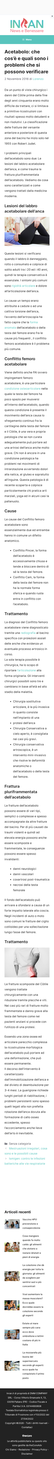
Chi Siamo (11, 1449)
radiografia (28, 633)
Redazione (24, 1449)
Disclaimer (27, 1453)
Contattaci (27, 1427)
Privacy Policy (39, 1449)
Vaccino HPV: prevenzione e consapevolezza (31, 1223)
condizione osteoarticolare (22, 388)
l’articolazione (26, 670)
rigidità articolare (23, 286)
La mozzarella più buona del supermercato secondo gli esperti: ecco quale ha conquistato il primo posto (33, 1365)
